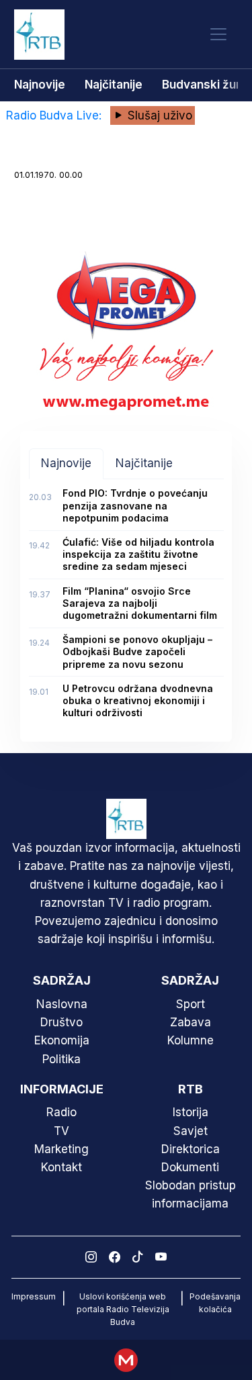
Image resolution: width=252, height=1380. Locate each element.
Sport (190, 1004)
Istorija (190, 1112)
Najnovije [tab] (66, 463)
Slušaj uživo (158, 115)
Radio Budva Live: (55, 115)
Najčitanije (113, 84)
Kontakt (61, 1167)
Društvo (61, 1022)
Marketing (61, 1149)
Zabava (190, 1022)
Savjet (190, 1131)
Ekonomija (61, 1040)
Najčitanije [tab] (144, 463)
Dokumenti (190, 1167)
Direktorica (190, 1149)
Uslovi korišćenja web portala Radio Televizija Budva (123, 1309)
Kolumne (190, 1040)
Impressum (33, 1296)
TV (61, 1131)
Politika (61, 1059)
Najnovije (39, 84)
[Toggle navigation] (218, 34)
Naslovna (61, 1004)
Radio (61, 1112)
